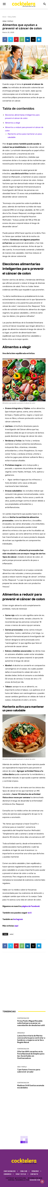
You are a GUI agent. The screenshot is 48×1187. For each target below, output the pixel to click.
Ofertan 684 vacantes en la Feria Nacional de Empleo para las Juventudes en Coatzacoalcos (30, 1054)
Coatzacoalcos (23, 1018)
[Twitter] (10, 39)
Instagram (18, 919)
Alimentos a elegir (12, 123)
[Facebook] (4, 39)
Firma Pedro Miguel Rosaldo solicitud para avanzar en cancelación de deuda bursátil (31, 1023)
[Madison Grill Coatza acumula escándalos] (8, 1085)
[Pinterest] (16, 39)
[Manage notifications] (42, 1182)
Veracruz (21, 1033)
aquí (16, 926)
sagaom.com (35, 1180)
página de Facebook (31, 906)
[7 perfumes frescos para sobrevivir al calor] (8, 1069)
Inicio (4, 17)
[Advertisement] (24, 981)
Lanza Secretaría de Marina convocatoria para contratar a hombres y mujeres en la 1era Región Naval (31, 1039)
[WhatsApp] (21, 39)
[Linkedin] (27, 39)
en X (30, 913)
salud (11, 934)
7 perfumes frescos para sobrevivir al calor (28, 1071)
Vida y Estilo (12, 17)
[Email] (33, 39)
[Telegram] (38, 39)
